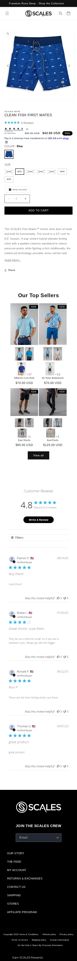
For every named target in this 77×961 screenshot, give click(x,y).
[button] (7, 13)
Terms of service (19, 940)
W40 (62, 171)
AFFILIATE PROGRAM (22, 912)
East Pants (53, 440)
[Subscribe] (57, 837)
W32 (19, 171)
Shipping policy (39, 940)
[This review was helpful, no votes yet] (58, 598)
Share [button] (11, 270)
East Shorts (24, 440)
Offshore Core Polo (24, 378)
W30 (10, 172)
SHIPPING (14, 895)
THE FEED (14, 861)
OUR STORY (15, 853)
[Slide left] (8, 65)
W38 (52, 172)
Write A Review (38, 519)
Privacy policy (67, 934)
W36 (42, 172)
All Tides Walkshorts (53, 378)
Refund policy (49, 934)
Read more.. (12, 260)
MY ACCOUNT (16, 870)
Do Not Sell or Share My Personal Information (40, 945)
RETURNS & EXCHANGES (24, 878)
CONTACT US (16, 886)
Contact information (59, 940)
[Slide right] (69, 65)
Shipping (8, 130)
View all (38, 455)
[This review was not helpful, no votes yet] (64, 598)
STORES (13, 903)
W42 (9, 179)
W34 (31, 172)
